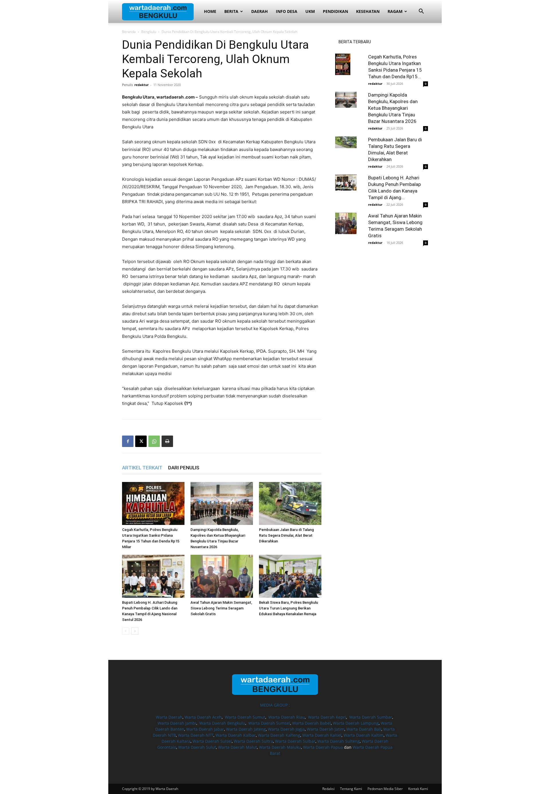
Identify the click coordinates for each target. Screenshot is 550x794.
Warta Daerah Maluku (280, 747)
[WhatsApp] (154, 441)
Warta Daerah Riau (286, 717)
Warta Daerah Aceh (203, 717)
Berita (231, 11)
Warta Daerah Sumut (245, 717)
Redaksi (328, 788)
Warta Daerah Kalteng (279, 735)
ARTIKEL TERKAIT (142, 467)
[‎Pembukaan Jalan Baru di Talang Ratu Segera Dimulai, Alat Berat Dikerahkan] (290, 503)
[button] (421, 12)
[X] (141, 441)
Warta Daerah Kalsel (321, 735)
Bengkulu (148, 31)
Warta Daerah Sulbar (295, 741)
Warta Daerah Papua (323, 747)
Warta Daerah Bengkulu (222, 723)
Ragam (395, 11)
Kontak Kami (418, 788)
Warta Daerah (169, 717)
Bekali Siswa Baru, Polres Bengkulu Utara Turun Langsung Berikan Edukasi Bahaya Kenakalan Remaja (288, 608)
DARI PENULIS (183, 467)
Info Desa (286, 11)
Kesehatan (368, 11)
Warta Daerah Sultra (253, 741)
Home (210, 11)
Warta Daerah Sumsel (269, 723)
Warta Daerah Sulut (197, 747)
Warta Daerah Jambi (177, 723)
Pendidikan (335, 11)
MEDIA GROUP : (275, 705)
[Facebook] (127, 441)
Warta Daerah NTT (195, 735)
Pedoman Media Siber (385, 788)
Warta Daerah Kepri (327, 717)
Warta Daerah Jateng (246, 729)
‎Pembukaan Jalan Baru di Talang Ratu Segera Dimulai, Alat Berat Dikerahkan (286, 535)
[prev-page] (125, 631)
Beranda (129, 31)
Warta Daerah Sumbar (370, 717)
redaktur (141, 85)
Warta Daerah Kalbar (235, 735)
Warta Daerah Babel (311, 723)
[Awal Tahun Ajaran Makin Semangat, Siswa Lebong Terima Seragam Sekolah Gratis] (221, 576)
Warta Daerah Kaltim (363, 735)
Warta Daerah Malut (237, 747)
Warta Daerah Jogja (286, 729)
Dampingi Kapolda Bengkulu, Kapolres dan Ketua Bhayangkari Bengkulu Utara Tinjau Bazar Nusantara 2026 (393, 108)
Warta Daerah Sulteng (338, 741)
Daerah (259, 11)
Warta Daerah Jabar (205, 729)
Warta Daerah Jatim (325, 729)
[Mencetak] (167, 441)
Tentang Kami (351, 788)
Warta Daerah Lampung (356, 723)
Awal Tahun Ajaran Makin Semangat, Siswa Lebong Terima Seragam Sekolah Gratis (221, 608)
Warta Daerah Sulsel (212, 741)
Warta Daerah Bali (363, 729)
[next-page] (134, 631)
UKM (310, 11)
